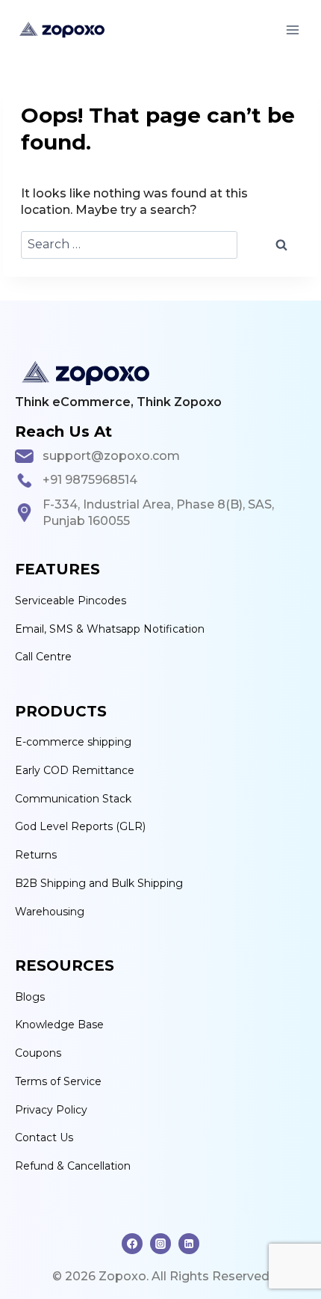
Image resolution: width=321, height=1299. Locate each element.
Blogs (30, 997)
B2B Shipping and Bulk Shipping (99, 883)
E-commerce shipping (73, 742)
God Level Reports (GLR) (80, 826)
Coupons (38, 1053)
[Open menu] (292, 29)
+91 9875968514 (90, 480)
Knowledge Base (59, 1024)
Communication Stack (73, 798)
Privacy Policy (51, 1110)
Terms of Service (58, 1081)
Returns (36, 855)
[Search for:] (129, 245)
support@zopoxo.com (111, 456)
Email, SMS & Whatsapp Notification (110, 629)
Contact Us (44, 1137)
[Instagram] (160, 1243)
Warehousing (49, 911)
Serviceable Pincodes (70, 600)
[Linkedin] (188, 1243)
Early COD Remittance (74, 770)
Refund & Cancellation (73, 1166)
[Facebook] (132, 1243)
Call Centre (43, 656)
